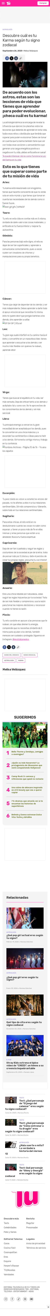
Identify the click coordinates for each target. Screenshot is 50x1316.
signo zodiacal (29, 655)
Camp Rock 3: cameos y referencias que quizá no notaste (27, 777)
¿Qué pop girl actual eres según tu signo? (24, 937)
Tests (21, 1098)
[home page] (8, 3)
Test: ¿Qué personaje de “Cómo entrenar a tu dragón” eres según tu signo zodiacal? (24, 1127)
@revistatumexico (21, 639)
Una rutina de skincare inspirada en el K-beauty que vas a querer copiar (27, 790)
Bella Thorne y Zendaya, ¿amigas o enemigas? (27, 752)
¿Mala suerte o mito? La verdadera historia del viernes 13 (24, 1149)
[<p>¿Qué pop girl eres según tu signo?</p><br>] (25, 958)
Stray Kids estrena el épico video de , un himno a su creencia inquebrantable (24, 1065)
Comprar (43, 3)
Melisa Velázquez (31, 51)
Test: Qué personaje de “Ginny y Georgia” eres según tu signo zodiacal (24, 1172)
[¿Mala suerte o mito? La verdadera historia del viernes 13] (11, 1144)
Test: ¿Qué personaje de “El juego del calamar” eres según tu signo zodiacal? (24, 1105)
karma (20, 660)
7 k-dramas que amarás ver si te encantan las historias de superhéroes (27, 803)
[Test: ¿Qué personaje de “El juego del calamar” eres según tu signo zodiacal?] (11, 1100)
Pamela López (29, 1072)
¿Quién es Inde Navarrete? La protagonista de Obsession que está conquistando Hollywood (27, 765)
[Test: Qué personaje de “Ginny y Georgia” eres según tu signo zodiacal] (11, 1167)
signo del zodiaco (11, 655)
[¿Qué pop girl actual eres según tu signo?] (25, 918)
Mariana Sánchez (26, 942)
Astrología (7, 30)
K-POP (8, 1060)
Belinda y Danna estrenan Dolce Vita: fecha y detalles (27, 815)
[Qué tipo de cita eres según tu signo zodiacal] (25, 1005)
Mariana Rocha (23, 1113)
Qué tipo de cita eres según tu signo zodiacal (24, 1024)
